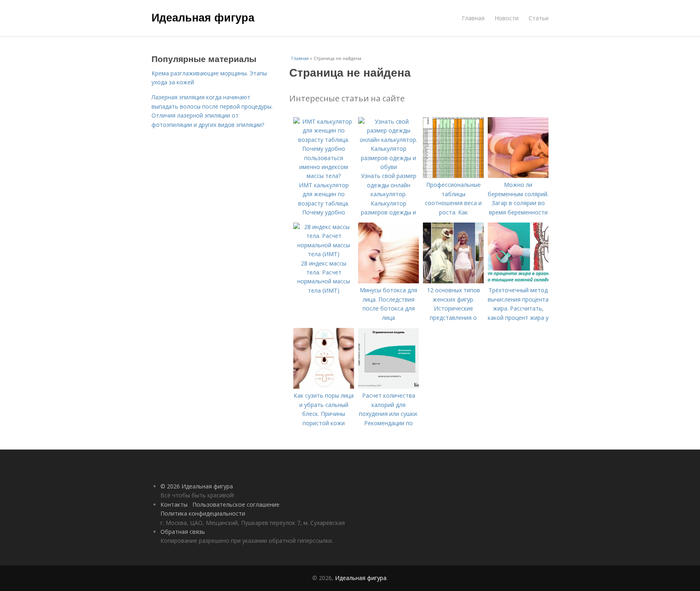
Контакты (174, 504)
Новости (507, 18)
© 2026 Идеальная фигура (196, 486)
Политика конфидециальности (202, 513)
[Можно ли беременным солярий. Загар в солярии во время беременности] (518, 176)
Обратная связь (182, 531)
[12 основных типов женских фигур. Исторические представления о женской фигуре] (453, 281)
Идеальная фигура (203, 17)
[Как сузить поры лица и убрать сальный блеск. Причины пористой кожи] (323, 386)
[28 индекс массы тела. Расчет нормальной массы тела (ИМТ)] (323, 254)
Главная (473, 18)
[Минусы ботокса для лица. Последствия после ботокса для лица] (388, 281)
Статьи (538, 18)
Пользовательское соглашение (236, 504)
